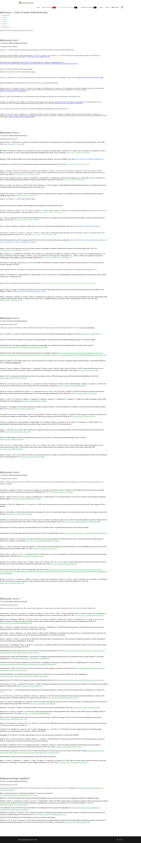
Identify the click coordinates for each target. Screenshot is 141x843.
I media (101, 7)
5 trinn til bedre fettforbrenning (67, 7)
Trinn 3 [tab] (5, 21)
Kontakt (107, 7)
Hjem (38, 7)
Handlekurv (116, 7)
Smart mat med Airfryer (88, 7)
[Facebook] (117, 839)
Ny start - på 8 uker (48, 7)
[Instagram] (122, 839)
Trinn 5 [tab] (5, 25)
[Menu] (122, 7)
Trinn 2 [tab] (5, 19)
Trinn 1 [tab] (5, 17)
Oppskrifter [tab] (6, 27)
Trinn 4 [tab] (5, 23)
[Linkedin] (120, 839)
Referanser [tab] (6, 15)
